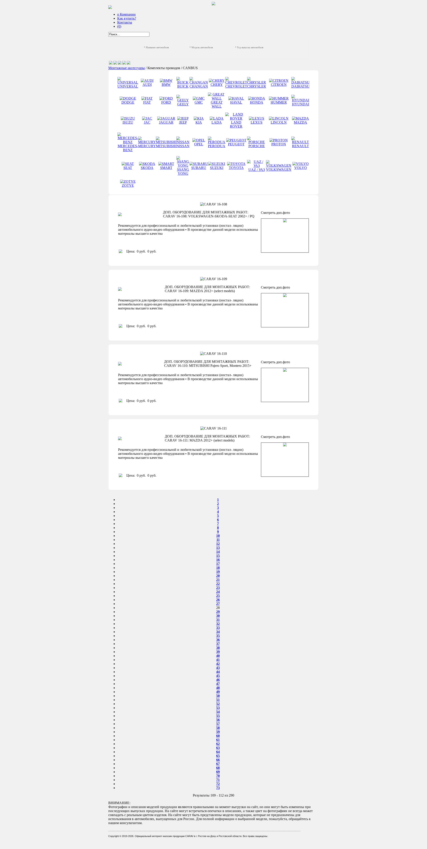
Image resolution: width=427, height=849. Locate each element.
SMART (166, 168)
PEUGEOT (236, 144)
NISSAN (182, 146)
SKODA (147, 168)
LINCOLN (279, 122)
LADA (216, 122)
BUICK (183, 86)
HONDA (256, 102)
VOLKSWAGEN (278, 169)
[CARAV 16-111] (285, 459)
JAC (147, 122)
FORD (166, 102)
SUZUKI (216, 168)
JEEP (183, 122)
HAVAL (236, 102)
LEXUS (256, 122)
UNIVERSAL (127, 86)
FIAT (147, 102)
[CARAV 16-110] (285, 385)
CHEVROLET (236, 86)
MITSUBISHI (166, 146)
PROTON (278, 144)
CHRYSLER (256, 86)
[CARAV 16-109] (285, 310)
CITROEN (279, 84)
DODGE (127, 102)
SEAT (127, 168)
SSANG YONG (183, 171)
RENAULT (300, 146)
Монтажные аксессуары (126, 68)
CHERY (217, 84)
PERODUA (216, 146)
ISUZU (128, 122)
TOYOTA (236, 168)
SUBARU (198, 168)
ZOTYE (128, 185)
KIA (198, 122)
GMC (199, 102)
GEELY (183, 104)
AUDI (147, 84)
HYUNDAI (300, 104)
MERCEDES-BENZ (128, 148)
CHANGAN (198, 86)
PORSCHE (256, 146)
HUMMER (279, 102)
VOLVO (300, 168)
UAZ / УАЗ (256, 170)
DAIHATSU (300, 86)
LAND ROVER (236, 124)
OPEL (198, 144)
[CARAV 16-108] (285, 235)
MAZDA (300, 122)
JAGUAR (166, 122)
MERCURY (147, 146)
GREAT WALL (217, 104)
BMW (166, 84)
